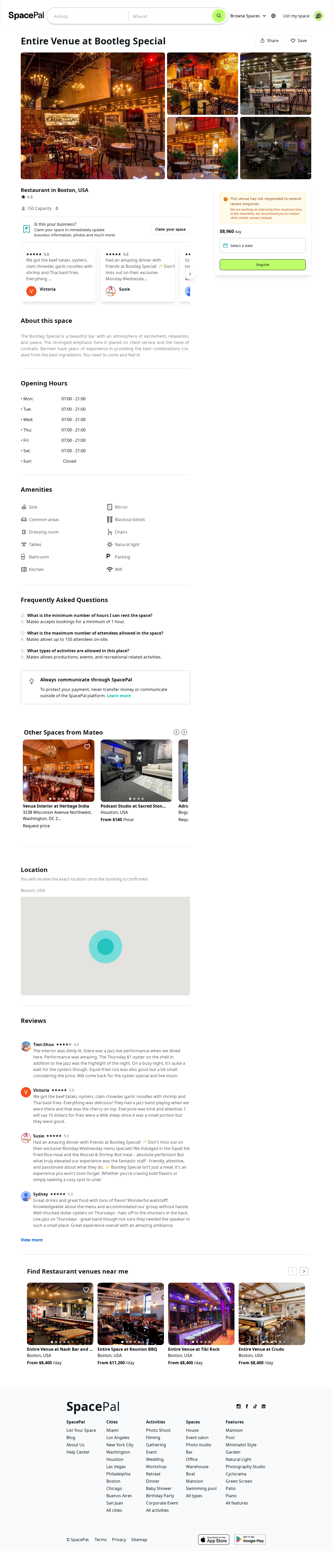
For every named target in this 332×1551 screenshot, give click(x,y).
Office (192, 1459)
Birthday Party (160, 1496)
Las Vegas (116, 1466)
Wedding (155, 1459)
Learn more (119, 695)
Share (273, 40)
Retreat (153, 1474)
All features (237, 1503)
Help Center (78, 1452)
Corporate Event (162, 1503)
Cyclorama (236, 1474)
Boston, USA (33, 890)
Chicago (114, 1488)
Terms (101, 1539)
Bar (189, 1452)
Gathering (156, 1445)
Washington (118, 1452)
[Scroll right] (190, 274)
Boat (190, 1474)
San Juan (114, 1503)
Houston (114, 1459)
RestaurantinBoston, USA (54, 190)
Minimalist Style (241, 1445)
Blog (70, 1437)
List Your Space (81, 1430)
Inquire (262, 264)
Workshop (156, 1466)
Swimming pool (201, 1488)
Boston (113, 1481)
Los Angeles (118, 1437)
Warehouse (197, 1466)
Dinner (153, 1481)
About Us (75, 1445)
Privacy (119, 1539)
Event (151, 1452)
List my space (296, 16)
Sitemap (139, 1539)
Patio (231, 1488)
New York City (119, 1445)
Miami (112, 1430)
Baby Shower (159, 1488)
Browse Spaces (245, 16)
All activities (157, 1510)
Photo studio (198, 1445)
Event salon (197, 1437)
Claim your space (170, 229)
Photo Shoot (158, 1430)
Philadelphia (118, 1474)
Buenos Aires (119, 1496)
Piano (231, 1496)
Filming (153, 1437)
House (192, 1430)
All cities (114, 1510)
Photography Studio (245, 1466)
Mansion (194, 1481)
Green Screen (239, 1481)
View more (32, 1240)
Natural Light (238, 1459)
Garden (233, 1452)
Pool (230, 1437)
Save (302, 40)
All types (194, 1496)
